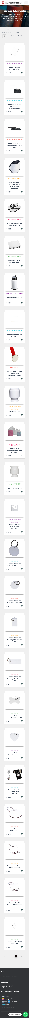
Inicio (3, 29)
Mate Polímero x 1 (14, 412)
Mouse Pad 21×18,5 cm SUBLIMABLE (15, 261)
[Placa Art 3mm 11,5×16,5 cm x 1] (14, 52)
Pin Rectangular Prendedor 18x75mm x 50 (14, 145)
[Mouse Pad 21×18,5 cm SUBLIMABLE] (14, 245)
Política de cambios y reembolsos (9, 976)
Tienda (6, 29)
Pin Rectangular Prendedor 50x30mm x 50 (14, 106)
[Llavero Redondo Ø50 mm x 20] (14, 813)
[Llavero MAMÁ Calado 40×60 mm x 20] (14, 887)
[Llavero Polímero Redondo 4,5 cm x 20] (14, 548)
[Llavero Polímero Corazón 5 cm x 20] (14, 737)
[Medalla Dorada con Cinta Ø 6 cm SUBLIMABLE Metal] (14, 356)
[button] (25, 1014)
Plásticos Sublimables (17, 294)
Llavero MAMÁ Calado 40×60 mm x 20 (14, 905)
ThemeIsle (19, 1014)
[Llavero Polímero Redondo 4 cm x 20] (14, 585)
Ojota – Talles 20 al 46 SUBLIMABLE (14, 224)
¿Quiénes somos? (7, 986)
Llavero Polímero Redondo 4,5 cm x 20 (14, 565)
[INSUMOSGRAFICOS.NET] (12, 2)
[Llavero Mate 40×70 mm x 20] (14, 926)
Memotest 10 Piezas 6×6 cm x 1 (14, 335)
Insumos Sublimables (13, 29)
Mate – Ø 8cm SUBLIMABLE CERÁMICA (14, 527)
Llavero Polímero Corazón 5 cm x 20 (15, 754)
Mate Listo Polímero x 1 (14, 298)
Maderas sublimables (16, 64)
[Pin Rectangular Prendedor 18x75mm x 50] (14, 128)
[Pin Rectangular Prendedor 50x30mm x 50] (14, 89)
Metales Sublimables (16, 368)
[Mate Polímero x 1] (14, 395)
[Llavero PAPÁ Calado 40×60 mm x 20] (14, 850)
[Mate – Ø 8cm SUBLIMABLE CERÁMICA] (14, 508)
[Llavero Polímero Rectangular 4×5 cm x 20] (14, 622)
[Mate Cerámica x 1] (14, 471)
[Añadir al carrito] (19, 73)
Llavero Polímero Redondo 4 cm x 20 (14, 602)
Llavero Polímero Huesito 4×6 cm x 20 (14, 717)
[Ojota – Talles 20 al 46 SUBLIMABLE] (14, 208)
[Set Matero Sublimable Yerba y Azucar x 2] (14, 431)
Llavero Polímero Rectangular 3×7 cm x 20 (14, 679)
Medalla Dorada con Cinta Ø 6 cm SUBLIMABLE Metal (14, 373)
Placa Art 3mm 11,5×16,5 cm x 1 (14, 68)
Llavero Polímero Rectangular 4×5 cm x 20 (14, 640)
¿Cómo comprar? (5, 978)
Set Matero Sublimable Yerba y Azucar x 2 (14, 450)
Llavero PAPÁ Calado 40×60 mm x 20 (14, 867)
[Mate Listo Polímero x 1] (14, 282)
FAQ (2, 987)
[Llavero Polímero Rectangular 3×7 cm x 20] (14, 661)
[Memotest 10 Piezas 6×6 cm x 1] (14, 319)
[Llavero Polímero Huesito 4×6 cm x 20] (14, 700)
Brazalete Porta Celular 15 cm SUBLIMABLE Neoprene (14, 185)
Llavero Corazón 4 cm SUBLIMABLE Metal (14, 792)
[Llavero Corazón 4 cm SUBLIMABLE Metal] (14, 774)
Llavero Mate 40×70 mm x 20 (14, 943)
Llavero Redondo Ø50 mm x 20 (14, 830)
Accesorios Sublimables (14, 178)
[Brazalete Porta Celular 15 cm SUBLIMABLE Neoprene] (14, 167)
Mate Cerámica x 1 (14, 489)
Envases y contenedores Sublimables (14, 407)
